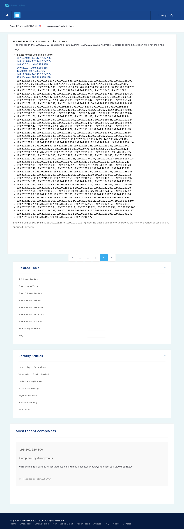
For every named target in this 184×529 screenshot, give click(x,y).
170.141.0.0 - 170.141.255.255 (34, 61)
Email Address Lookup (30, 293)
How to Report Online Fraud (33, 367)
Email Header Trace (28, 286)
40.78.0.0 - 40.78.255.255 (31, 71)
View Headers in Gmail (30, 300)
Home (13, 523)
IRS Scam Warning (28, 402)
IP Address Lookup (28, 279)
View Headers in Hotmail (31, 307)
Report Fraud (83, 523)
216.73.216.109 (28, 26)
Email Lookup (42, 523)
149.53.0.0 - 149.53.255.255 (32, 67)
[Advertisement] (78, 239)
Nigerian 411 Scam (28, 395)
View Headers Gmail (62, 523)
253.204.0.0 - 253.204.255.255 (34, 77)
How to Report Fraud (29, 328)
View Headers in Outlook (31, 314)
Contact (127, 523)
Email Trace (25, 523)
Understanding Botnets (30, 381)
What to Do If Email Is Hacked (34, 374)
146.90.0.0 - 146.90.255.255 (32, 64)
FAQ (21, 335)
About (116, 523)
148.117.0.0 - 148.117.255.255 (34, 74)
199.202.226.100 (31, 450)
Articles (97, 523)
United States (67, 26)
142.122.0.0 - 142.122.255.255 (34, 58)
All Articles (24, 409)
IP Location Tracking (29, 388)
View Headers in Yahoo (30, 321)
